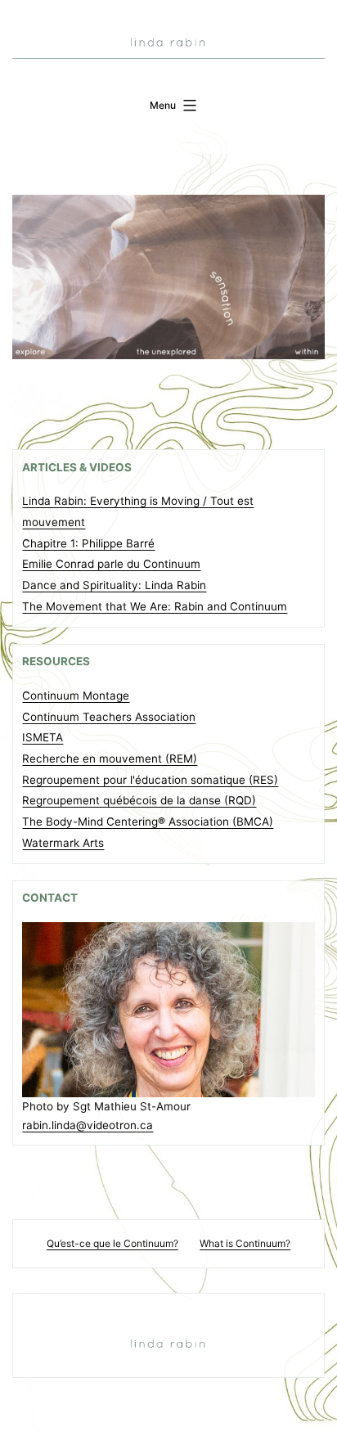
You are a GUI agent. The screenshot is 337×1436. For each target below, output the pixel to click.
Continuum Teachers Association (108, 716)
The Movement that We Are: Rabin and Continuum (154, 606)
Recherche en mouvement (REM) (109, 758)
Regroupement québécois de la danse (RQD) (139, 800)
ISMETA (42, 737)
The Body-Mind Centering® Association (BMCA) (147, 821)
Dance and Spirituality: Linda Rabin (114, 585)
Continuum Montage (75, 695)
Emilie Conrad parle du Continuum (111, 563)
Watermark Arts (63, 842)
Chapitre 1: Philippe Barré (88, 543)
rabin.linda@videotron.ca (87, 1125)
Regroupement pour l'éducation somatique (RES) (150, 779)
